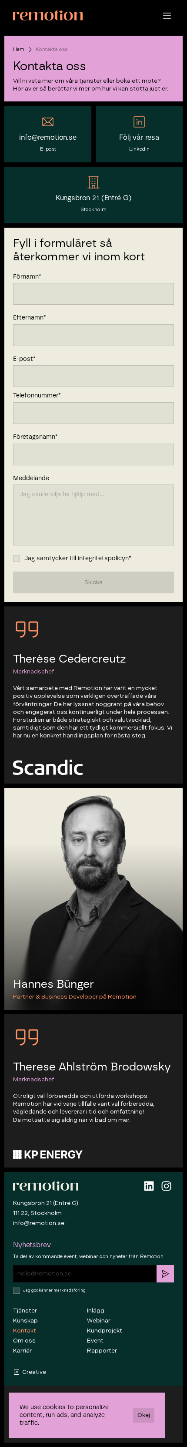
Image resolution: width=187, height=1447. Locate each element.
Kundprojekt (104, 1330)
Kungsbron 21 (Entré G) (45, 1203)
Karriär (22, 1350)
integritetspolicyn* (104, 558)
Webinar (98, 1320)
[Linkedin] (149, 1186)
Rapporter (102, 1350)
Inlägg (95, 1310)
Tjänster (25, 1310)
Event (95, 1340)
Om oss (24, 1340)
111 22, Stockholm (37, 1213)
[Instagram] (166, 1186)
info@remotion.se (38, 1223)
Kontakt (24, 1330)
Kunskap (25, 1320)
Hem (18, 49)
